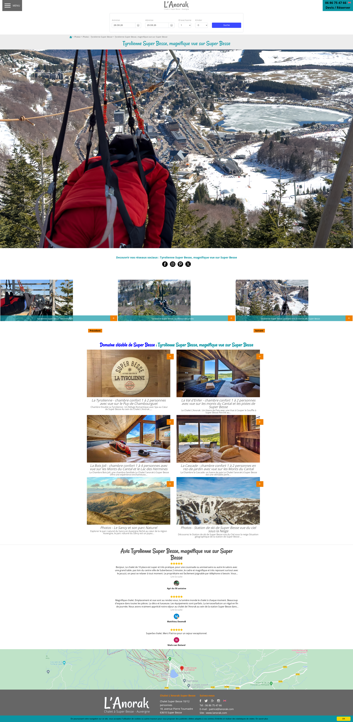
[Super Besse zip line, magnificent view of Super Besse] (349, 2)
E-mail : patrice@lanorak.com (217, 709)
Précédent (95, 330)
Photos (77, 36)
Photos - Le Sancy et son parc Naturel (128, 527)
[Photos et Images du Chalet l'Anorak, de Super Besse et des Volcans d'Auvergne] (127, 704)
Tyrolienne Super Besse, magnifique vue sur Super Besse (140, 36)
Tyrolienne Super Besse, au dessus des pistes (173, 318)
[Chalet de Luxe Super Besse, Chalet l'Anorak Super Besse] (71, 36)
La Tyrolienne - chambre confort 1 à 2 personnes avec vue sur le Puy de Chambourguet (129, 402)
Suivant (259, 330)
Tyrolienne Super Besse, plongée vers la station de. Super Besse (290, 318)
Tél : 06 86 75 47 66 (211, 705)
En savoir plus (262, 719)
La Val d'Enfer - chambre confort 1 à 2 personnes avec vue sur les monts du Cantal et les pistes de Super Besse (218, 403)
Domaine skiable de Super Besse (127, 344)
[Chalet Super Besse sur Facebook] (202, 700)
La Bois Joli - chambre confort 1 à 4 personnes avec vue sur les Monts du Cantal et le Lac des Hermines (128, 467)
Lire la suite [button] (176, 576)
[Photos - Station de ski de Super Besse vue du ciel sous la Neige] (259, 483)
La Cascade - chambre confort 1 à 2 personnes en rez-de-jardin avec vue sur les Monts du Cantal (218, 467)
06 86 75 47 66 (335, 3)
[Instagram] (220, 700)
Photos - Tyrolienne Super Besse (97, 36)
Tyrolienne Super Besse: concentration (55, 318)
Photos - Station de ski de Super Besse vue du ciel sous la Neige (218, 529)
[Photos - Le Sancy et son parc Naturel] (170, 483)
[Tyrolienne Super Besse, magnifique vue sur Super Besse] (176, 5)
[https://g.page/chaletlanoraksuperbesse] (214, 700)
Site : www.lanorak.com (213, 712)
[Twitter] (207, 700)
